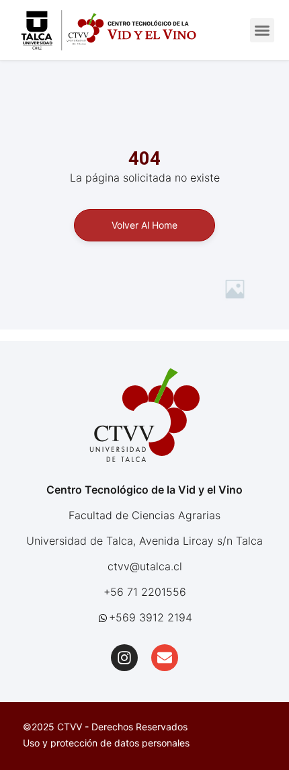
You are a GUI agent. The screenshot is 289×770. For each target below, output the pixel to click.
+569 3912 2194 (150, 617)
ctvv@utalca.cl (145, 566)
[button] (262, 30)
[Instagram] (124, 657)
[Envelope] (164, 657)
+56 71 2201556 (145, 592)
